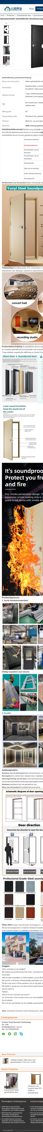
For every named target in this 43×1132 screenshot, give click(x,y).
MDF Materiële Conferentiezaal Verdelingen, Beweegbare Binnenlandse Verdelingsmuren (12, 1114)
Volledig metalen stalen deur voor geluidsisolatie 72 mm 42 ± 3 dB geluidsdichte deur (23, 1062)
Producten (11, 15)
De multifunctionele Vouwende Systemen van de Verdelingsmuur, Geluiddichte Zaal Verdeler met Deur (13, 1120)
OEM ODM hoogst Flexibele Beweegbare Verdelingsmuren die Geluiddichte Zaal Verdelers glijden (13, 1108)
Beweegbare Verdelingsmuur (14, 1101)
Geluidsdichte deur (24, 15)
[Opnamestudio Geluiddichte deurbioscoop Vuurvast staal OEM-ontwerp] (6, 39)
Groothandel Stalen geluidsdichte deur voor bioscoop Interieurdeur (11, 1093)
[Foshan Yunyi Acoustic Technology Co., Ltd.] (13, 9)
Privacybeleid (8, 1130)
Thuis (31, 9)
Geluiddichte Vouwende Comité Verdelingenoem (23, 1011)
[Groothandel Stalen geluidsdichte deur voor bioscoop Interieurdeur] (12, 1081)
